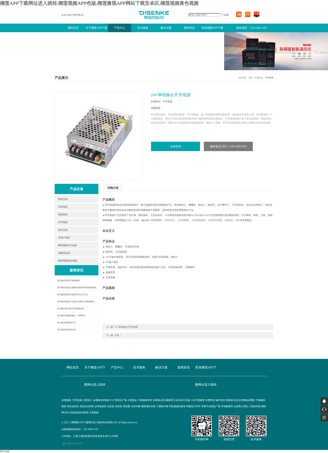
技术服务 (142, 27)
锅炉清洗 (220, 400)
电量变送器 (64, 253)
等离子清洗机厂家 (210, 406)
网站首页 (73, 27)
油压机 (110, 406)
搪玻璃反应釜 (148, 406)
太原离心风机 (241, 406)
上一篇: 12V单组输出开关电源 (122, 327)
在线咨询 (175, 146)
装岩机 (118, 406)
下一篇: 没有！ (114, 335)
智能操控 (63, 214)
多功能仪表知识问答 (66, 329)
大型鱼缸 (132, 400)
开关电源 (269, 77)
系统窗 (126, 406)
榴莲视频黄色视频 (67, 260)
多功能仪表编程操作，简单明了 (71, 315)
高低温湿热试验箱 (78, 412)
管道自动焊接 (87, 406)
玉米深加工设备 (181, 400)
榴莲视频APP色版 (67, 245)
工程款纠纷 (255, 406)
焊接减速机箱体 (177, 406)
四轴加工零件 (193, 406)
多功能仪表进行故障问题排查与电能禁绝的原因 (77, 287)
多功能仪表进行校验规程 (68, 280)
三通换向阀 (162, 406)
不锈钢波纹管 (145, 400)
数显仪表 (63, 199)
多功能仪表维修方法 (66, 322)
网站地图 (5, 451)
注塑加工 (87, 400)
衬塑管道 (210, 400)
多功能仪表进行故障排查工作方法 (72, 294)
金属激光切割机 (101, 400)
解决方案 (166, 27)
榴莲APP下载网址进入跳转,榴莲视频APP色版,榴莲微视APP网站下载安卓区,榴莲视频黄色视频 (99, 3)
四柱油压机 (73, 406)
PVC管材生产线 (118, 400)
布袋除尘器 (159, 400)
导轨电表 (63, 207)
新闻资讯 (189, 27)
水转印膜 (135, 406)
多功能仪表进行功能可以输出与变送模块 (75, 301)
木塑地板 (94, 412)
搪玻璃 (169, 400)
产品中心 (119, 27)
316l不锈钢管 (198, 400)
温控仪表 (63, 230)
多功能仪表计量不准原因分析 (70, 308)
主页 (250, 77)
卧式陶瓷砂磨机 (246, 400)
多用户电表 (64, 237)
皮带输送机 (101, 406)
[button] (270, 68)
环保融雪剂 (227, 406)
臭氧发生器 (232, 400)
